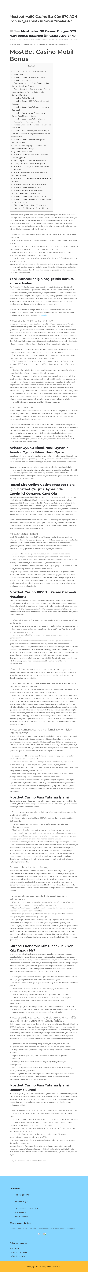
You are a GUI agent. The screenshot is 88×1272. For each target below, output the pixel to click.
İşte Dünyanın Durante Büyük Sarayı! (30, 160)
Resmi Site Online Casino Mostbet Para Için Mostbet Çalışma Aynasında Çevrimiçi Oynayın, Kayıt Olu (31, 92)
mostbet (44, 315)
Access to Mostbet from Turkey (27, 122)
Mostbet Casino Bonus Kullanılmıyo (29, 77)
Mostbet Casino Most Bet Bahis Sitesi (30, 196)
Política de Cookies (17, 1256)
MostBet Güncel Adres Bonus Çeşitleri (30, 184)
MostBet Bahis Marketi (24, 98)
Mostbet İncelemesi (22, 80)
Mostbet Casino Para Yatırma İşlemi (29, 119)
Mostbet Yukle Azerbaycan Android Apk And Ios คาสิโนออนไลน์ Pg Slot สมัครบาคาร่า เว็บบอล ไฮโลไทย (30, 134)
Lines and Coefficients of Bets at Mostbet (32, 208)
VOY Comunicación (55, 1267)
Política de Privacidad (18, 1252)
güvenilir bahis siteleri (23, 152)
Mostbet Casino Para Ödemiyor (27, 187)
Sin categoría (33, 39)
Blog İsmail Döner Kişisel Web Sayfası (30, 205)
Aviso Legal (14, 1248)
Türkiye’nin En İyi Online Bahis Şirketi (29, 163)
